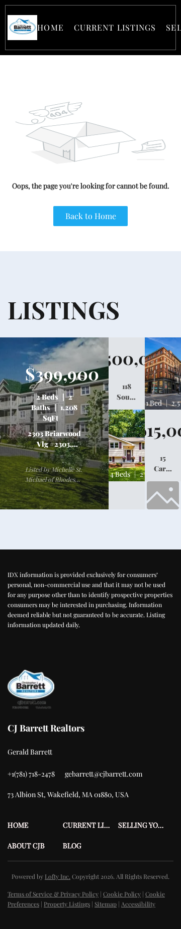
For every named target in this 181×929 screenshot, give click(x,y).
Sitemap (106, 904)
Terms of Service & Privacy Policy (53, 894)
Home (50, 27)
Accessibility (138, 904)
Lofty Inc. (57, 876)
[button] (22, 27)
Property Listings (67, 904)
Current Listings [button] (115, 27)
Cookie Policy (122, 894)
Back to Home (90, 216)
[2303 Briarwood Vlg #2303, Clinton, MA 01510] (54, 507)
